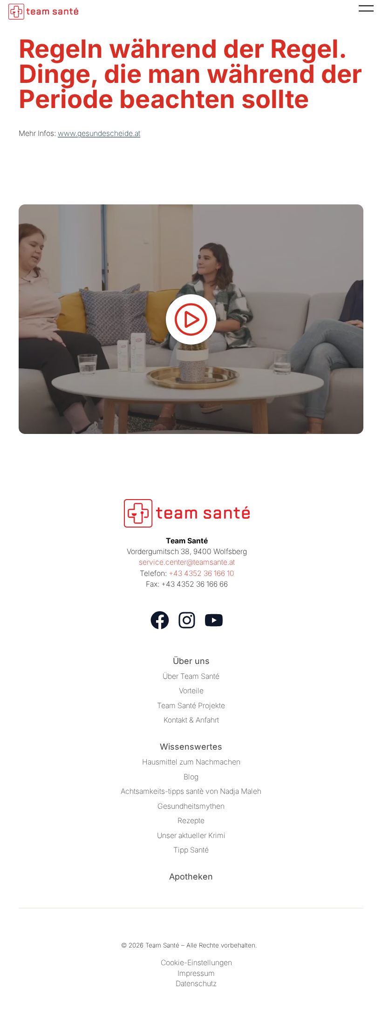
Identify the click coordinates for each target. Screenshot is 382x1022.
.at (136, 133)
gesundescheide (105, 133)
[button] (191, 319)
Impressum (196, 973)
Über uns (191, 661)
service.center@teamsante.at (187, 562)
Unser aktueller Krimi (191, 835)
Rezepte (191, 820)
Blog (191, 776)
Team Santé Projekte (191, 705)
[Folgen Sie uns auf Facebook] (159, 620)
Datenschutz (196, 983)
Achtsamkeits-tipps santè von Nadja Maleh (191, 791)
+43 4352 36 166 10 (201, 573)
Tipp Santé (191, 850)
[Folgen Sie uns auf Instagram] (186, 620)
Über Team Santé (191, 676)
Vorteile (191, 690)
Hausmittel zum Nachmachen (191, 762)
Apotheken (191, 876)
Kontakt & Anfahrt (191, 720)
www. (67, 133)
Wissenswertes (191, 746)
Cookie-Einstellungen (196, 962)
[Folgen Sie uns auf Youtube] (214, 620)
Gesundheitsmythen (191, 806)
